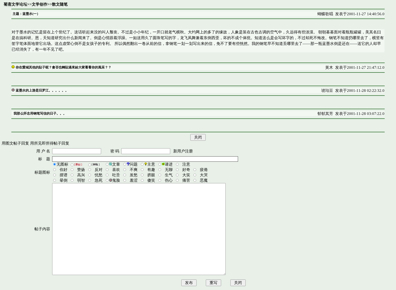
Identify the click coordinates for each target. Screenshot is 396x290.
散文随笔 (60, 4)
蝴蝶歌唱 (325, 14)
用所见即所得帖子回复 (49, 143)
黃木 (329, 67)
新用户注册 (183, 151)
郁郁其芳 (325, 113)
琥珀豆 (327, 90)
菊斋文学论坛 (15, 4)
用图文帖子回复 (15, 143)
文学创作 (39, 4)
